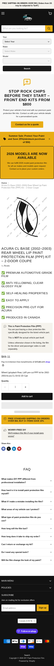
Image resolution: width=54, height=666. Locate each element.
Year (5, 37)
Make (5, 47)
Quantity (5, 381)
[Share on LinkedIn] (14, 449)
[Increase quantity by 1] (25, 387)
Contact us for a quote (27, 124)
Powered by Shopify (27, 661)
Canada (25, 621)
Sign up (42, 607)
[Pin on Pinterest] (19, 449)
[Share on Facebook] (3, 449)
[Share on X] (9, 449)
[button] (27, 405)
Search (27, 68)
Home (4, 183)
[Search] (49, 28)
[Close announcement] (49, 139)
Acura (6, 265)
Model (5, 56)
